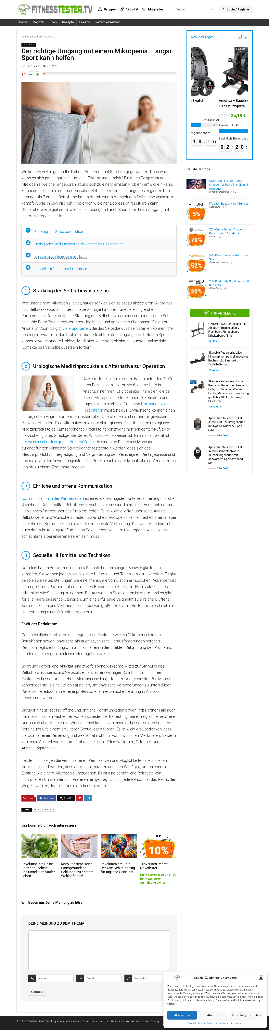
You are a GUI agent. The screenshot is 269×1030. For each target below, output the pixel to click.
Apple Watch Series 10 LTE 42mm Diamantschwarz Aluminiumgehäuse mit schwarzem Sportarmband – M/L (226, 455)
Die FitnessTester (30, 66)
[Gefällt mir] (37, 74)
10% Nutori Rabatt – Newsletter (155, 866)
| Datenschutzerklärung (93, 1021)
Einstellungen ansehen (246, 1015)
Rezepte (68, 22)
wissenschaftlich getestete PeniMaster (61, 441)
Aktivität (131, 9)
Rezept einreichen (107, 22)
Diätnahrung (215, 288)
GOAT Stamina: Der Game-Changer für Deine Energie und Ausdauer (228, 184)
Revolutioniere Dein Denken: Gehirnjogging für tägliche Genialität (118, 868)
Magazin (38, 22)
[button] (261, 978)
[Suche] (212, 9)
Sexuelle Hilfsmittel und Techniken (60, 269)
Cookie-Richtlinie (196, 1023)
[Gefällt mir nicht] (30, 74)
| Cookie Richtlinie (115, 1021)
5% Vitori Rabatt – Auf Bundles (229, 203)
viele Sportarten (76, 328)
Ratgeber (50, 809)
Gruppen (110, 9)
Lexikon (84, 22)
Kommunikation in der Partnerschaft (52, 498)
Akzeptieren (182, 1015)
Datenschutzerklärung (218, 1023)
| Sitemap (155, 1021)
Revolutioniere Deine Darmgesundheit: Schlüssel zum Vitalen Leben (38, 870)
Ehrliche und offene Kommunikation (61, 256)
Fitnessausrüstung (219, 262)
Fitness (213, 236)
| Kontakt (129, 1021)
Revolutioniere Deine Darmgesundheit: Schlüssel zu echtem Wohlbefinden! (77, 870)
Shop (53, 22)
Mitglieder (155, 9)
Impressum (237, 1023)
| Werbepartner (141, 1021)
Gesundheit (36, 36)
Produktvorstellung (219, 191)
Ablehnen (213, 1015)
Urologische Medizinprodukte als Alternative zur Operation (78, 244)
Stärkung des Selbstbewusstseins (60, 231)
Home (23, 22)
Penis (37, 809)
